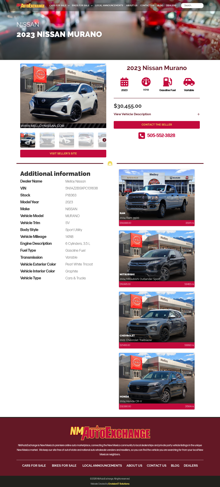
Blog (160, 5)
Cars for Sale (57, 5)
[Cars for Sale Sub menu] (69, 5)
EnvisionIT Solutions (119, 484)
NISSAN (27, 24)
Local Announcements (109, 5)
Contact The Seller (157, 124)
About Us (131, 5)
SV (68, 223)
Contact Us (147, 5)
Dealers (171, 5)
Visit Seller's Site (63, 153)
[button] (102, 67)
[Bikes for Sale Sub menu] (92, 5)
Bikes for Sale (80, 5)
